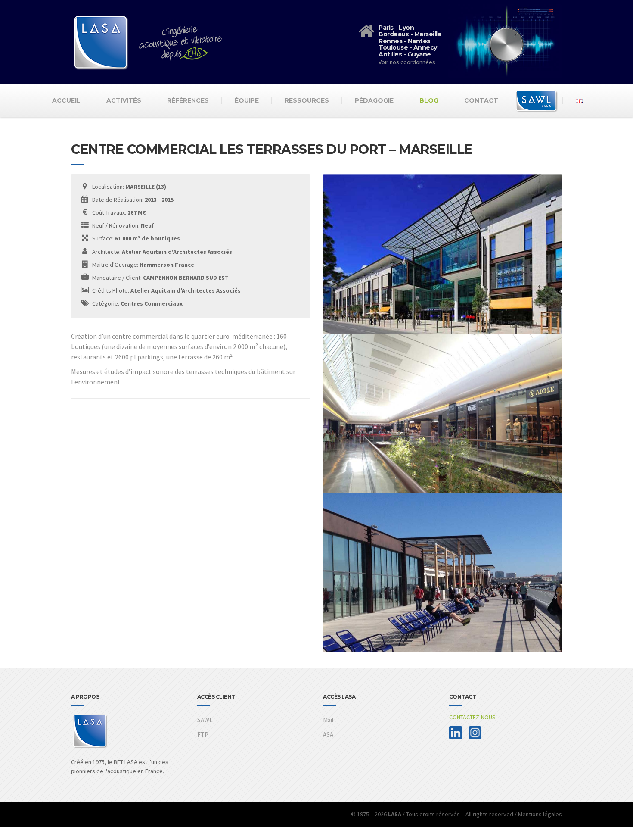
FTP (202, 734)
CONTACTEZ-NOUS (472, 717)
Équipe (247, 100)
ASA (328, 734)
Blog (428, 100)
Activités (123, 100)
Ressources (307, 100)
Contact (481, 100)
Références (188, 100)
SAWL (205, 720)
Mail (328, 720)
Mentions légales (540, 814)
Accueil (66, 100)
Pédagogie (374, 100)
